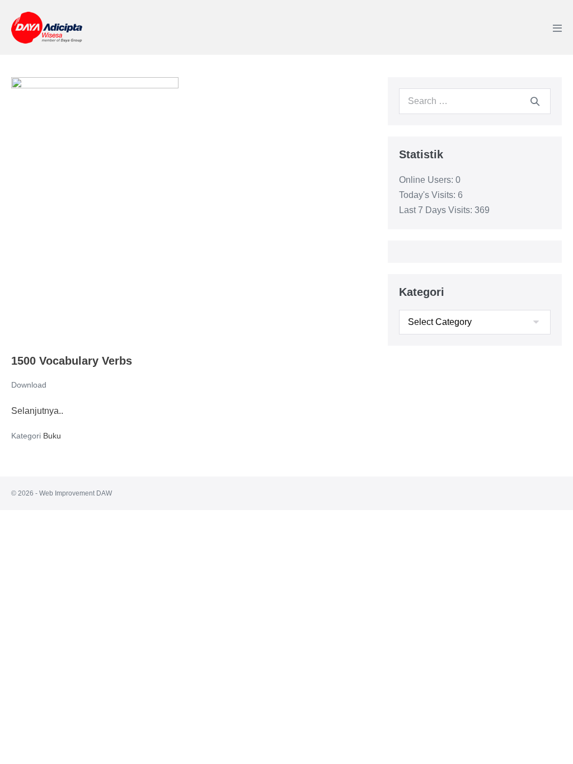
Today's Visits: (428, 195)
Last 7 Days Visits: (437, 210)
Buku (52, 435)
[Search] (535, 101)
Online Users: (427, 180)
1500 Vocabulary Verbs (71, 361)
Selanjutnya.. (37, 411)
